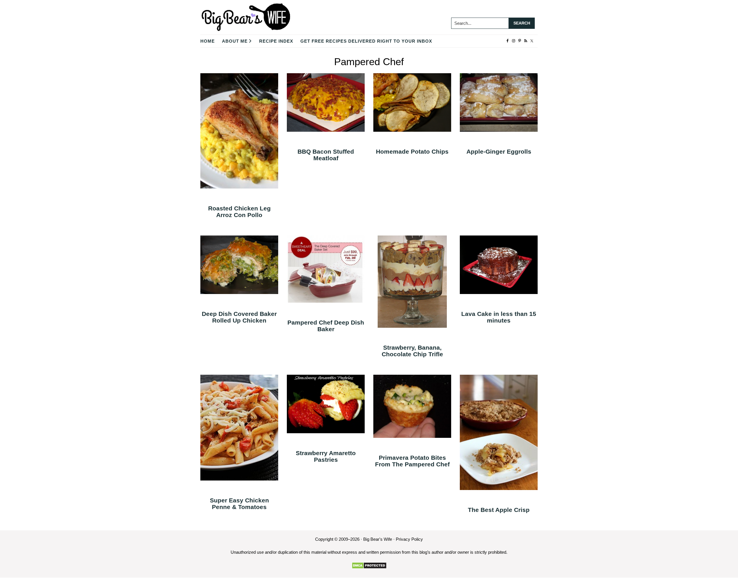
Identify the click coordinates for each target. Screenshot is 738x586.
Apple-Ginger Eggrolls (498, 151)
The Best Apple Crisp (499, 509)
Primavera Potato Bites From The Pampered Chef (412, 461)
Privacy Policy (409, 539)
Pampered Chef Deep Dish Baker (325, 325)
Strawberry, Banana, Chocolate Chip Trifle (412, 350)
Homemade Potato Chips (412, 151)
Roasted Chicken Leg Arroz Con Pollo (239, 211)
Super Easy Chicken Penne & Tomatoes (239, 503)
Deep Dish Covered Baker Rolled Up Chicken (239, 317)
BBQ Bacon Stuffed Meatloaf (326, 154)
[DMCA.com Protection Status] (369, 565)
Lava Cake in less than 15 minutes (498, 317)
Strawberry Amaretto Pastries (326, 456)
